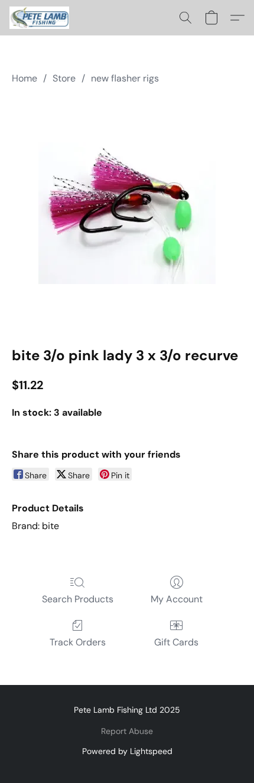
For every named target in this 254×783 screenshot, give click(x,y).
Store (64, 78)
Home (24, 78)
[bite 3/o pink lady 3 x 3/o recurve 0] (127, 213)
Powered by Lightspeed (127, 751)
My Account (177, 599)
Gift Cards (176, 642)
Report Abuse (127, 731)
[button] (41, 17)
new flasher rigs (125, 78)
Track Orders (78, 642)
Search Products (77, 599)
